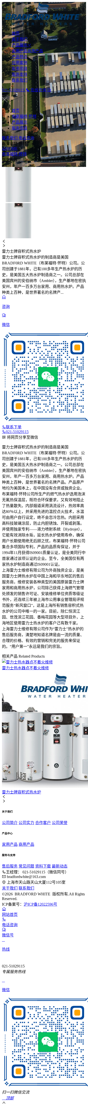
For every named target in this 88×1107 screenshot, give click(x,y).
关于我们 (19, 39)
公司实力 (26, 823)
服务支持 (19, 74)
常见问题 (26, 866)
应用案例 (19, 63)
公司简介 (10, 823)
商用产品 (35, 51)
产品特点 (19, 57)
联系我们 (19, 80)
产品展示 (19, 45)
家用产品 (19, 51)
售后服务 (10, 866)
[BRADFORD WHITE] (44, 14)
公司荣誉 (59, 823)
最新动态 (59, 866)
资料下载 (43, 866)
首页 (16, 33)
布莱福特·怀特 (24, 116)
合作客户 (43, 823)
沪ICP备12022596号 (40, 904)
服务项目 (19, 68)
